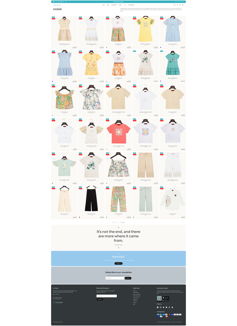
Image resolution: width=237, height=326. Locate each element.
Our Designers (131, 4)
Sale (125, 4)
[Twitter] (58, 2)
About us (135, 290)
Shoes (120, 4)
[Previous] (100, 2)
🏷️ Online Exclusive (181, 1)
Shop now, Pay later (137, 294)
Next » (123, 222)
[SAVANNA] (57, 5)
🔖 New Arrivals (175, 1)
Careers (134, 302)
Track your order (136, 297)
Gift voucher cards (136, 295)
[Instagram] (56, 2)
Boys (104, 4)
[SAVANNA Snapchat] (65, 2)
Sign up (128, 278)
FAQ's (134, 304)
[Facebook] (53, 2)
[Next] (137, 2)
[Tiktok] (63, 2)
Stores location (136, 292)
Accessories (114, 4)
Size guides (135, 299)
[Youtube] (61, 2)
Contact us (135, 300)
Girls (108, 4)
